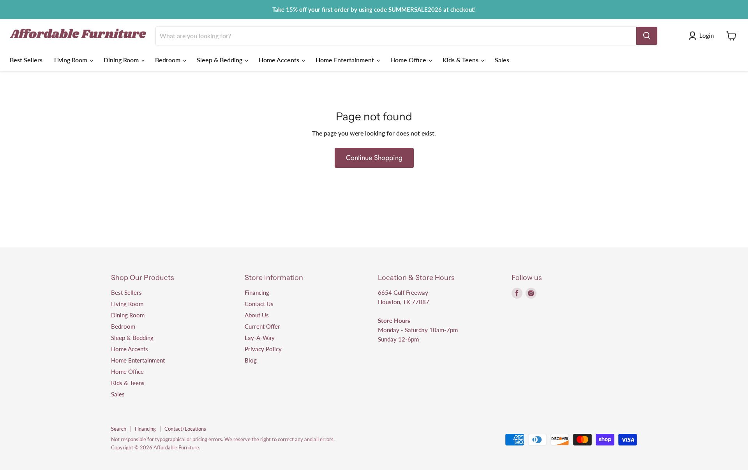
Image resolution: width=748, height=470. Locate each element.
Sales (502, 59)
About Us (257, 315)
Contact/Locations (185, 429)
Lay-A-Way (260, 337)
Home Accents (280, 59)
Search (118, 429)
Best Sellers (26, 59)
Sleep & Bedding (220, 59)
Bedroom (168, 59)
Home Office (409, 59)
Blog (251, 360)
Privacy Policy (263, 348)
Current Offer (262, 326)
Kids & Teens (461, 59)
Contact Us (259, 303)
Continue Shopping (374, 158)
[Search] (646, 36)
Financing (257, 292)
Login (706, 35)
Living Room (71, 59)
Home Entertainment (346, 59)
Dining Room (122, 59)
